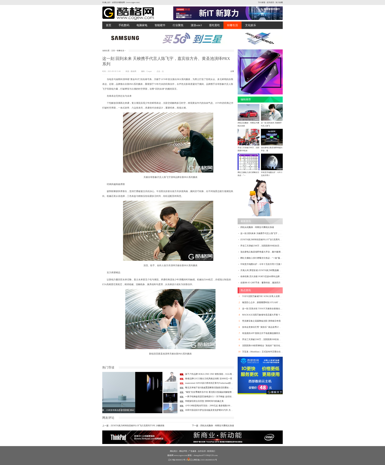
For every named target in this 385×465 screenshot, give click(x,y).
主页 (113, 51)
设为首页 (270, 2)
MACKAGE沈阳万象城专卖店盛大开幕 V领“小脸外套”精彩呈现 (271, 315)
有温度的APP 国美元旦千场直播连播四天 (261, 333)
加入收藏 (279, 2)
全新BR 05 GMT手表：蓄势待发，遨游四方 (260, 283)
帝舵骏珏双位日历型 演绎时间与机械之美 (204, 401)
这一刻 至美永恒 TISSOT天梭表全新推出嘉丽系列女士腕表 (269, 308)
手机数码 (124, 25)
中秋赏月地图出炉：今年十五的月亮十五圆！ (261, 264)
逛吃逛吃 (214, 25)
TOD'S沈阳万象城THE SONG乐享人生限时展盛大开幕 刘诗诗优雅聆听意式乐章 (279, 296)
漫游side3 (196, 25)
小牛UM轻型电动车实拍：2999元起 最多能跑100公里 (209, 405)
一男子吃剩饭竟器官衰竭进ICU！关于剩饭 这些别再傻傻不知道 (214, 396)
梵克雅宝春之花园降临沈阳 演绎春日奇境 (261, 321)
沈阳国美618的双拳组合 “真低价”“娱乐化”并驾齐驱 (266, 345)
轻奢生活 (232, 25)
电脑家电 (142, 25)
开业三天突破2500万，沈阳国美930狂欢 (248, 149)
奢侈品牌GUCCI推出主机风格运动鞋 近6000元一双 (208, 378)
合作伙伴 (202, 451)
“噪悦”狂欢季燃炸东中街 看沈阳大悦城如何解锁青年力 (210, 392)
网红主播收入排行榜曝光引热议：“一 (248, 173)
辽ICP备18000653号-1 (177, 460)
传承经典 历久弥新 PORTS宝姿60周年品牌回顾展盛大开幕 (267, 276)
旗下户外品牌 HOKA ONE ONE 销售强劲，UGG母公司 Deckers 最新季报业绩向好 (223, 374)
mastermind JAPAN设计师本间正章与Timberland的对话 (210, 383)
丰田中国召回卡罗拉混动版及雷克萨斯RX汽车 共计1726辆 (212, 410)
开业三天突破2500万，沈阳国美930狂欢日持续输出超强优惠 (268, 246)
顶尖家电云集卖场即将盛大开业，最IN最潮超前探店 (264, 252)
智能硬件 (160, 25)
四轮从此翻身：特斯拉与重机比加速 (217, 425)
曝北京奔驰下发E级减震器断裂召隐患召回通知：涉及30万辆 (213, 387)
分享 (232, 71)
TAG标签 (261, 2)
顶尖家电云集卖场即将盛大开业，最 (272, 149)
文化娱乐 (250, 25)
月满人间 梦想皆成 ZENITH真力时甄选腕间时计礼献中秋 (267, 270)
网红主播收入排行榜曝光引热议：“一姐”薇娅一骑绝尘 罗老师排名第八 (273, 258)
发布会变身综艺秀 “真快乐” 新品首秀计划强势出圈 (265, 327)
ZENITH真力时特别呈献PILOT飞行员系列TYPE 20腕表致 (137, 425)
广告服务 (192, 451)
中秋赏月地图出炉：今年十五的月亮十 (272, 173)
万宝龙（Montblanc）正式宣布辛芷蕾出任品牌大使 (265, 352)
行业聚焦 (178, 25)
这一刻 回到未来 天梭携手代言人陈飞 (271, 124)
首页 (108, 25)
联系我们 (211, 451)
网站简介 (174, 451)
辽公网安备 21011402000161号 (203, 460)
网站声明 (183, 451)
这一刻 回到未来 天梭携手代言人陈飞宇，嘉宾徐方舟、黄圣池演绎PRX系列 (275, 233)
